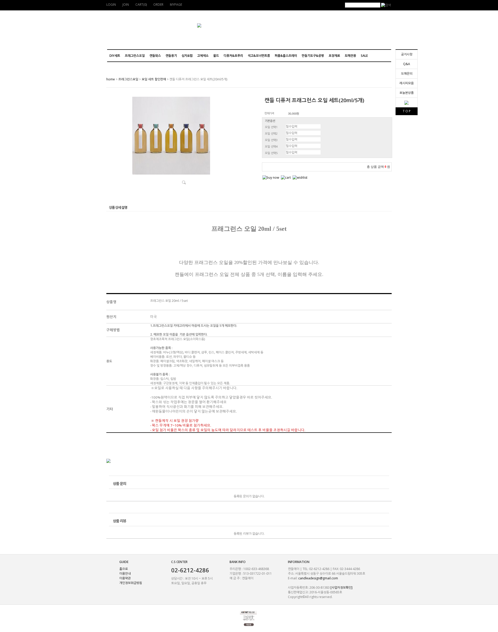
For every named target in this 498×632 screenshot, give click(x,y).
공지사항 (406, 54)
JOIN (125, 4)
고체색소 (203, 55)
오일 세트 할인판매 (154, 79)
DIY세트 (114, 55)
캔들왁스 (155, 55)
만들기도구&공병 (313, 55)
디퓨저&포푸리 (233, 55)
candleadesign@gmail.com (318, 578)
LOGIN (111, 4)
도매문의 (406, 73)
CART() (141, 4)
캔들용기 (171, 55)
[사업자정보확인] (341, 587)
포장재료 (334, 55)
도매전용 (350, 55)
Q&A (406, 64)
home (110, 79)
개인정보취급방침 (130, 583)
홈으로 (123, 569)
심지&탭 (187, 55)
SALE (364, 55)
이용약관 (125, 578)
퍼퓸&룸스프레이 (286, 55)
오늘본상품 (406, 93)
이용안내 (125, 573)
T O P (407, 111)
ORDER (158, 4)
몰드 (216, 55)
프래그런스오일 (135, 55)
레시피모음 (406, 83)
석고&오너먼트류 (259, 55)
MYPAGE (176, 4)
